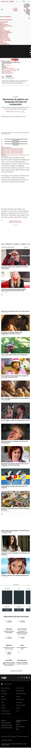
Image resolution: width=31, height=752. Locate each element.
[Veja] (15, 10)
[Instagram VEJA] (30, 55)
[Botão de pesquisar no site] (29, 14)
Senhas (9, 71)
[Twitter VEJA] (30, 50)
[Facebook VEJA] (30, 48)
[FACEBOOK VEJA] (21, 678)
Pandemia (23, 244)
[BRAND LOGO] (5, 16)
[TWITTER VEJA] (24, 678)
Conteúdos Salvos (14, 69)
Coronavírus (9, 244)
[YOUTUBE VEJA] (26, 678)
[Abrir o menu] (2, 9)
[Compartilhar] (2, 146)
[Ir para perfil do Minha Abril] (15, 65)
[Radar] (4, 77)
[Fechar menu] (11, 62)
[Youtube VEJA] (30, 52)
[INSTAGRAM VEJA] (29, 678)
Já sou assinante (4, 22)
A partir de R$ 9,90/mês (7, 610)
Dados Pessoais (13, 70)
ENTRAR (26, 7)
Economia (15, 96)
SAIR (27, 8)
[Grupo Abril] (4, 1)
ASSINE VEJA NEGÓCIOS (6, 20)
